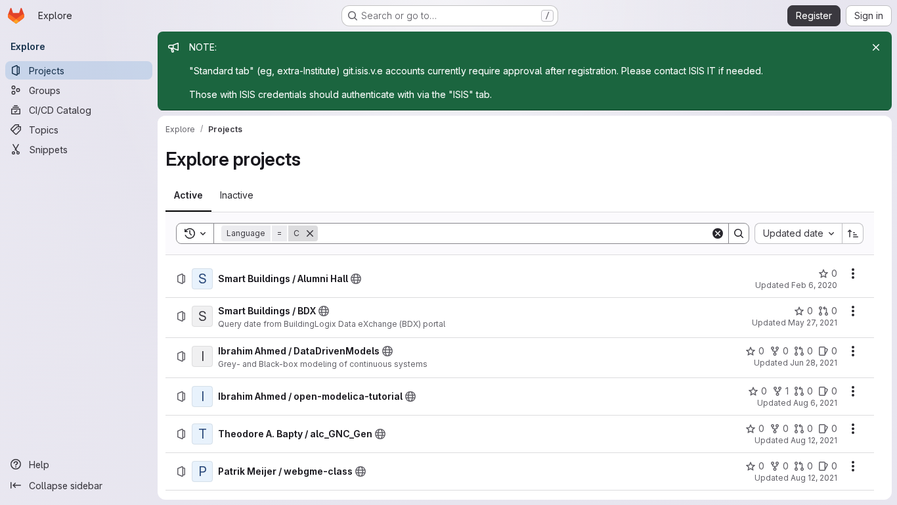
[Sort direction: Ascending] (853, 233)
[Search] (738, 233)
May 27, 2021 (812, 322)
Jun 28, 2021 (813, 363)
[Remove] (310, 233)
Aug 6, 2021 (815, 403)
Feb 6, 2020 (814, 285)
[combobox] (798, 233)
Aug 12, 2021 (814, 440)
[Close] (876, 47)
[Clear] (718, 233)
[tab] (188, 195)
